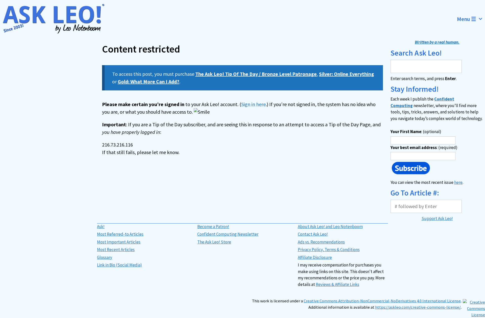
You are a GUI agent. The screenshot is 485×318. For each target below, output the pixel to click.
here (458, 182)
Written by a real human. (437, 42)
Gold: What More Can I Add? (148, 81)
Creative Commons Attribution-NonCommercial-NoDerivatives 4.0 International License (382, 301)
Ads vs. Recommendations (321, 242)
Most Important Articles (118, 242)
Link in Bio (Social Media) (119, 265)
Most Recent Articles (116, 249)
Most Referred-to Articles (120, 234)
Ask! (101, 226)
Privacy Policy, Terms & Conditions (329, 249)
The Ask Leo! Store (214, 242)
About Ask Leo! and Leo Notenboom (330, 226)
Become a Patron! (213, 226)
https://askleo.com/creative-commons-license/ (418, 307)
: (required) (424, 147)
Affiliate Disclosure (315, 257)
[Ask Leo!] (57, 19)
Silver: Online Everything (346, 74)
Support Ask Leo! (437, 218)
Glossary (104, 257)
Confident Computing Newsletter (227, 234)
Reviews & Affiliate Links (337, 284)
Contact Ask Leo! (313, 234)
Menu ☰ (466, 18)
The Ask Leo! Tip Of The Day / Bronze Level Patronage (256, 74)
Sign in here (253, 104)
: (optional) (416, 131)
